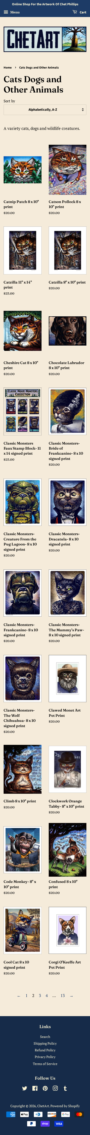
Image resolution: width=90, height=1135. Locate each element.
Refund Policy (45, 1050)
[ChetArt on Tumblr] (65, 1089)
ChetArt (43, 1106)
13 (62, 995)
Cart (82, 12)
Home (8, 67)
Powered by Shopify (65, 1106)
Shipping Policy (45, 1043)
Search (45, 1036)
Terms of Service (45, 1063)
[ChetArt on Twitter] (24, 1089)
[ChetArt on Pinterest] (45, 1089)
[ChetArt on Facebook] (35, 1089)
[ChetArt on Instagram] (55, 1089)
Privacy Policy (45, 1056)
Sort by (9, 100)
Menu (14, 12)
